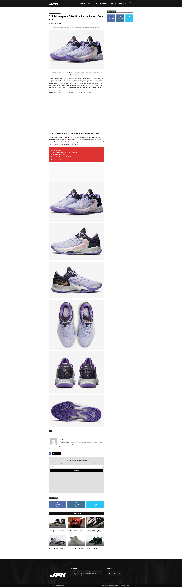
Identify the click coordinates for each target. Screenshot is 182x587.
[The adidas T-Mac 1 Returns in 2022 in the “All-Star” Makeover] (57, 540)
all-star (54, 430)
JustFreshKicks (69, 142)
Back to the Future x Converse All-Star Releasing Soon (56, 531)
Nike (49, 11)
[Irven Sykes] (53, 442)
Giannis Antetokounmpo (56, 11)
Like (57, 501)
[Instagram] (114, 573)
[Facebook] (50, 453)
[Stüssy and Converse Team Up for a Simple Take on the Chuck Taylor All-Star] (95, 522)
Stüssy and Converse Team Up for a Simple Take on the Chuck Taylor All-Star (95, 531)
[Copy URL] (59, 453)
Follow (76, 501)
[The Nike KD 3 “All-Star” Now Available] (76, 522)
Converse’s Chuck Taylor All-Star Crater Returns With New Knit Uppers (75, 549)
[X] (53, 453)
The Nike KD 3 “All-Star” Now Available (75, 530)
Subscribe (76, 470)
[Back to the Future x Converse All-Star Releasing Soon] (57, 522)
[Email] (56, 453)
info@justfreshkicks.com (81, 578)
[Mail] (59, 446)
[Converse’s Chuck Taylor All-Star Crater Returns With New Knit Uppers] (76, 540)
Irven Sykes (58, 23)
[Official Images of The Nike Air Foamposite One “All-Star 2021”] (95, 540)
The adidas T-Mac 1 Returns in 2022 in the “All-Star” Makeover (57, 549)
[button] (130, 3)
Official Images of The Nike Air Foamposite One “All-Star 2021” (93, 549)
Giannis (90, 85)
